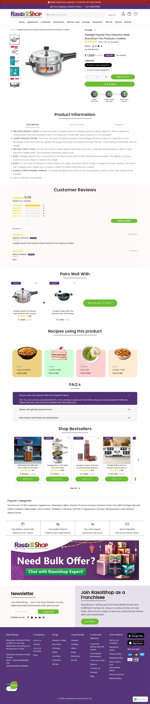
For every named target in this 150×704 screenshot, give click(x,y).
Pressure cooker (59, 640)
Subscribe (48, 612)
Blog (92, 676)
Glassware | (57, 505)
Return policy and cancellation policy (115, 666)
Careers (36, 644)
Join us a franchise (37, 650)
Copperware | (89, 509)
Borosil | (136, 505)
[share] (93, 46)
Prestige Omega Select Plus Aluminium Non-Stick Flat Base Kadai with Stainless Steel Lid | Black (63, 312)
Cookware (56, 660)
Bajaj (73, 652)
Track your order (97, 660)
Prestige (88, 30)
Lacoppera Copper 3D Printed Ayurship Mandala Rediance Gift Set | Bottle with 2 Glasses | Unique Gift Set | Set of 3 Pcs (87, 466)
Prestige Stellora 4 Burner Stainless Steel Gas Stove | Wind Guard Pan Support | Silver (117, 466)
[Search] (47, 14)
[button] (129, 13)
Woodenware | (113, 509)
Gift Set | (77, 509)
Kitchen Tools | (105, 505)
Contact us (95, 668)
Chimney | (67, 509)
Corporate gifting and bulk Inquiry (97, 646)
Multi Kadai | (30, 509)
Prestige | (127, 505)
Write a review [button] (124, 221)
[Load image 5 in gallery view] (14, 82)
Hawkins (74, 640)
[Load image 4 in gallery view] (14, 71)
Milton (74, 648)
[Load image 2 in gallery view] (14, 50)
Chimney (56, 648)
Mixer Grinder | (71, 505)
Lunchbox (56, 656)
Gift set (55, 664)
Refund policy (115, 678)
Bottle (54, 652)
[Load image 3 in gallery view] (14, 60)
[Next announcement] (147, 2)
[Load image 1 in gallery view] (14, 39)
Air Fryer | (101, 509)
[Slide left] (15, 34)
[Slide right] (15, 87)
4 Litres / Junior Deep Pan (98, 65)
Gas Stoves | (13, 505)
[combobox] (75, 14)
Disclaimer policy (114, 648)
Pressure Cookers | (88, 505)
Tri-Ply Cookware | (29, 505)
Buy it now (110, 84)
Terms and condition (114, 642)
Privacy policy (115, 654)
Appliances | (45, 505)
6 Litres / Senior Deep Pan (98, 70)
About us (37, 640)
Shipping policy (116, 657)
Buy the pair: (100, 303)
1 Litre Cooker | (44, 509)
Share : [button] (88, 46)
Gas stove (56, 644)
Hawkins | (19, 509)
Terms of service (116, 674)
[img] (18, 234)
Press (35, 655)
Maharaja (75, 656)
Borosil (74, 660)
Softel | (10, 509)
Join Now (90, 621)
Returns (93, 664)
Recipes (93, 672)
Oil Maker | (57, 509)
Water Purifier (14, 512)
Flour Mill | (117, 505)
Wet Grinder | (127, 509)
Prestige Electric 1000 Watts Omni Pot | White (57, 466)
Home (12, 29)
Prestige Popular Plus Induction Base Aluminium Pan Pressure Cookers (24, 312)
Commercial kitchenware (95, 655)
